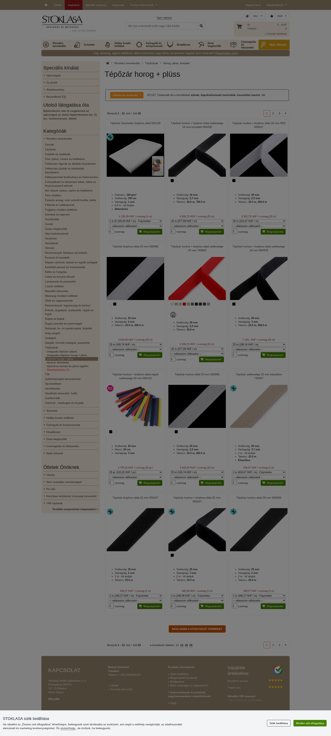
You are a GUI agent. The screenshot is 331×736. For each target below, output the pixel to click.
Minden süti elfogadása (310, 723)
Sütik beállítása (279, 723)
